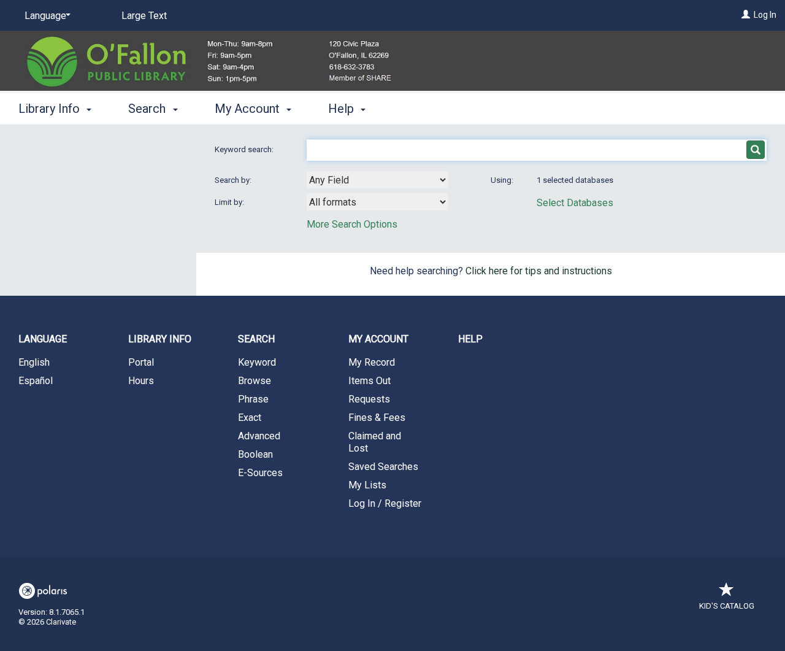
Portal (141, 362)
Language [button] (42, 339)
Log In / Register (384, 503)
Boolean (255, 454)
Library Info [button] (50, 108)
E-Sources (260, 473)
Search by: (234, 180)
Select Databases (575, 203)
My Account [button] (249, 108)
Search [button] (148, 108)
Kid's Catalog (726, 606)
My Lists (367, 485)
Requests (369, 399)
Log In (765, 15)
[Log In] (745, 15)
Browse (254, 381)
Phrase (253, 399)
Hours (141, 381)
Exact (249, 417)
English (34, 362)
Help (470, 339)
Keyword (257, 362)
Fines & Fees (376, 417)
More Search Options (352, 224)
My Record (371, 362)
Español (35, 381)
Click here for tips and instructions (538, 271)
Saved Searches (383, 466)
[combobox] (377, 179)
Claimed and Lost (374, 442)
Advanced (259, 436)
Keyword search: (245, 149)
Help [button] (342, 108)
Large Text (144, 15)
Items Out (369, 381)
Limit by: (230, 202)
